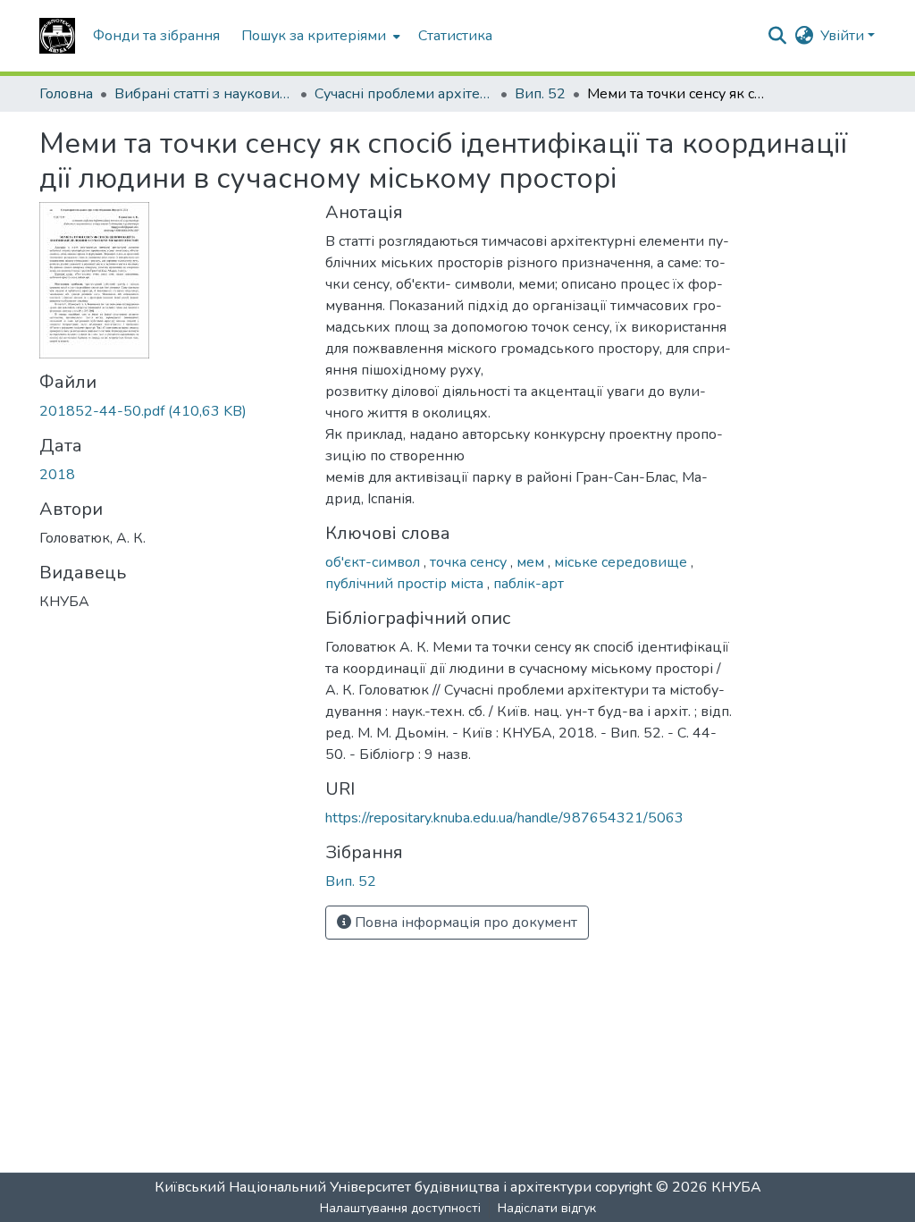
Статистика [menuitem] (455, 36)
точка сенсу (470, 562)
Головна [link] (66, 94)
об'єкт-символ (374, 562)
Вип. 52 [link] (540, 94)
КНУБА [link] (736, 1187)
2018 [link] (57, 475)
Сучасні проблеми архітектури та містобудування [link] (404, 94)
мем (532, 562)
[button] (57, 36)
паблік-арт (528, 584)
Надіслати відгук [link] (547, 1208)
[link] (171, 411)
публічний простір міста (406, 584)
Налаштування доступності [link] (400, 1208)
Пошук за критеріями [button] (313, 36)
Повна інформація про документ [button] (464, 922)
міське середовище (622, 562)
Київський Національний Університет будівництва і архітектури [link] (373, 1187)
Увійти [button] (844, 36)
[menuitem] (319, 36)
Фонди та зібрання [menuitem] (156, 36)
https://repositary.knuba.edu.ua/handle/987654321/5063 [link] (504, 818)
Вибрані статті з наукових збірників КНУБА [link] (203, 94)
